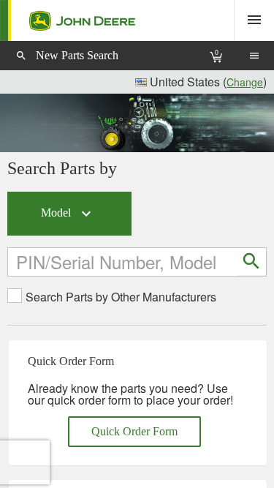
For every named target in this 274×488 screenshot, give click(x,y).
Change (245, 82)
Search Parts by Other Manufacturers (121, 297)
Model (68, 213)
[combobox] (123, 261)
